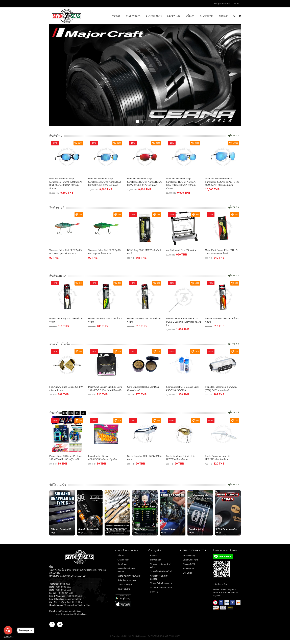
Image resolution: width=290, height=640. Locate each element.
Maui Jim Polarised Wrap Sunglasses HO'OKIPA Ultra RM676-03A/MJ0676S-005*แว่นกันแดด (106, 181)
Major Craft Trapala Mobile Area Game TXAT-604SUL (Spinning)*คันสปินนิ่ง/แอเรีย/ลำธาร (222, 321)
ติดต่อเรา (223, 16)
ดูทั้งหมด (233, 135)
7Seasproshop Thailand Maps (77, 605)
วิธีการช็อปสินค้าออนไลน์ (161, 571)
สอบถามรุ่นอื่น (123, 589)
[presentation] (238, 76)
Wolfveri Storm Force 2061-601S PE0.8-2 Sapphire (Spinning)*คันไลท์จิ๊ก (145, 321)
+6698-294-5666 (66, 593)
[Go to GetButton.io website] (8, 637)
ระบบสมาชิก (206, 16)
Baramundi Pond (190, 560)
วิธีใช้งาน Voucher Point (161, 587)
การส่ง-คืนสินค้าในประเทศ (128, 576)
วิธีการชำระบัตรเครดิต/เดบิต (160, 565)
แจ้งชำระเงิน (174, 16)
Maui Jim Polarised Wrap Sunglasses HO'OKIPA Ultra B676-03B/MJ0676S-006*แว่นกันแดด (66, 181)
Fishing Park (188, 568)
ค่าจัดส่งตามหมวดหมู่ (126, 580)
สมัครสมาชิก (155, 560)
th (235, 4)
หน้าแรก (116, 16)
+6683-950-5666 (63, 590)
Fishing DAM (189, 564)
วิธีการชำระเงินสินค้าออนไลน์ (159, 577)
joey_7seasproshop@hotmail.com (71, 614)
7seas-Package (124, 584)
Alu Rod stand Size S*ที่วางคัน (142, 250)
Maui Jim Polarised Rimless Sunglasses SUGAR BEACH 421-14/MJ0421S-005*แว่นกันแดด (221, 181)
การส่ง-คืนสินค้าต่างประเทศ (126, 570)
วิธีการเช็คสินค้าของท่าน (161, 583)
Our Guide (187, 573)
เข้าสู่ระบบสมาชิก (222, 4)
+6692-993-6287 (63, 587)
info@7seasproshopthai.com (69, 611)
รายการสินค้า (133, 16)
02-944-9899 (64, 584)
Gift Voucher (123, 560)
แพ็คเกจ (190, 16)
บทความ (154, 592)
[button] (137, 121)
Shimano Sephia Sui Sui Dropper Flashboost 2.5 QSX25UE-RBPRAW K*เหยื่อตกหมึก (222, 253)
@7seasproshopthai (71, 599)
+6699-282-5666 (74, 596)
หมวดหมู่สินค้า (154, 16)
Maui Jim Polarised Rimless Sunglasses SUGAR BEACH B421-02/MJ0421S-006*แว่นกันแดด (183, 181)
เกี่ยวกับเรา (122, 564)
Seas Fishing (189, 555)
